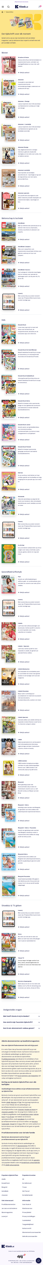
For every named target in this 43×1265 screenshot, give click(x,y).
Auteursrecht (26, 1228)
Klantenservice (27, 1208)
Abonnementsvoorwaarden (31, 1232)
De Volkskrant (27, 1183)
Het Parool (25, 1191)
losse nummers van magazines (28, 1076)
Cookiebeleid (26, 1220)
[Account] (39, 6)
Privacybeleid (26, 1212)
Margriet (4, 1187)
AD (23, 1179)
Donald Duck (6, 1183)
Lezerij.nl (4, 1216)
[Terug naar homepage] (2, 12)
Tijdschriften (9, 12)
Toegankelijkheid (27, 1224)
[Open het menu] (3, 6)
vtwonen (5, 1195)
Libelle (4, 1179)
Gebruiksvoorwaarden (29, 1236)
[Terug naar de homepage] (21, 6)
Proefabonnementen (8, 1204)
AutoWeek (5, 1191)
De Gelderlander (27, 1195)
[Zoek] (8, 6)
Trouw (24, 1187)
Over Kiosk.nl (26, 1204)
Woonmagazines (7, 1212)
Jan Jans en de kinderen (9, 1208)
